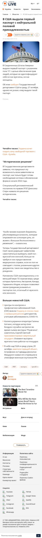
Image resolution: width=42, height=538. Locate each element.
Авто (23, 408)
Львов (23, 426)
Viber (8, 500)
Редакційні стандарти (24, 473)
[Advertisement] (21, 122)
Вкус (4, 417)
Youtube (9, 492)
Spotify (28, 500)
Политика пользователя (25, 458)
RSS (27, 508)
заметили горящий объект (24, 349)
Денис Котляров (12, 377)
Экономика (35, 9)
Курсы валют (8, 477)
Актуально (7, 408)
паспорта (24, 367)
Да (38, 536)
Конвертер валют (9, 480)
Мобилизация (8, 435)
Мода (23, 435)
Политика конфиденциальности (28, 463)
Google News (31, 496)
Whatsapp (10, 512)
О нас (5, 457)
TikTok (28, 492)
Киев (5, 426)
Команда (6, 474)
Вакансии (6, 460)
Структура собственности (8, 470)
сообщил (14, 84)
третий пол (35, 367)
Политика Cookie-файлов (26, 479)
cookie (20, 536)
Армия (26, 9)
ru (32, 3)
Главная (5, 14)
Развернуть (21, 445)
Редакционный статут (25, 468)
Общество (15, 14)
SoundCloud (30, 504)
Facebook (9, 508)
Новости (17, 9)
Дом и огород (26, 417)
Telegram (9, 496)
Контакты (6, 463)
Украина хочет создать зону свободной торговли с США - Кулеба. (19, 151)
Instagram (10, 504)
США (6, 367)
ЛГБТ (14, 367)
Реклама (6, 466)
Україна (8, 9)
